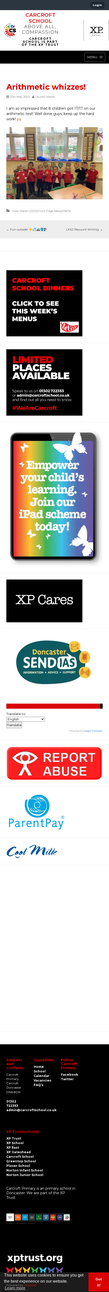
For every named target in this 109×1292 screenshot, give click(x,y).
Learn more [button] (15, 1288)
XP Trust (13, 1138)
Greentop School (21, 1161)
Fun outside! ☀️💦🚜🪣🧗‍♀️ (27, 229)
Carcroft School (40, 18)
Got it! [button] (99, 1282)
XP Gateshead (18, 1152)
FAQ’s (38, 1085)
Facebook (69, 1074)
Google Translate (92, 730)
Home (39, 1067)
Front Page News (50, 211)
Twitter (67, 1079)
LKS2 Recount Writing (84, 229)
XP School (15, 1143)
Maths (66, 211)
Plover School (18, 1166)
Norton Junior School (24, 1175)
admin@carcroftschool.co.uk (31, 1110)
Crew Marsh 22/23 (24, 211)
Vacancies (42, 1080)
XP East (12, 1147)
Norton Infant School (24, 1170)
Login (97, 5)
